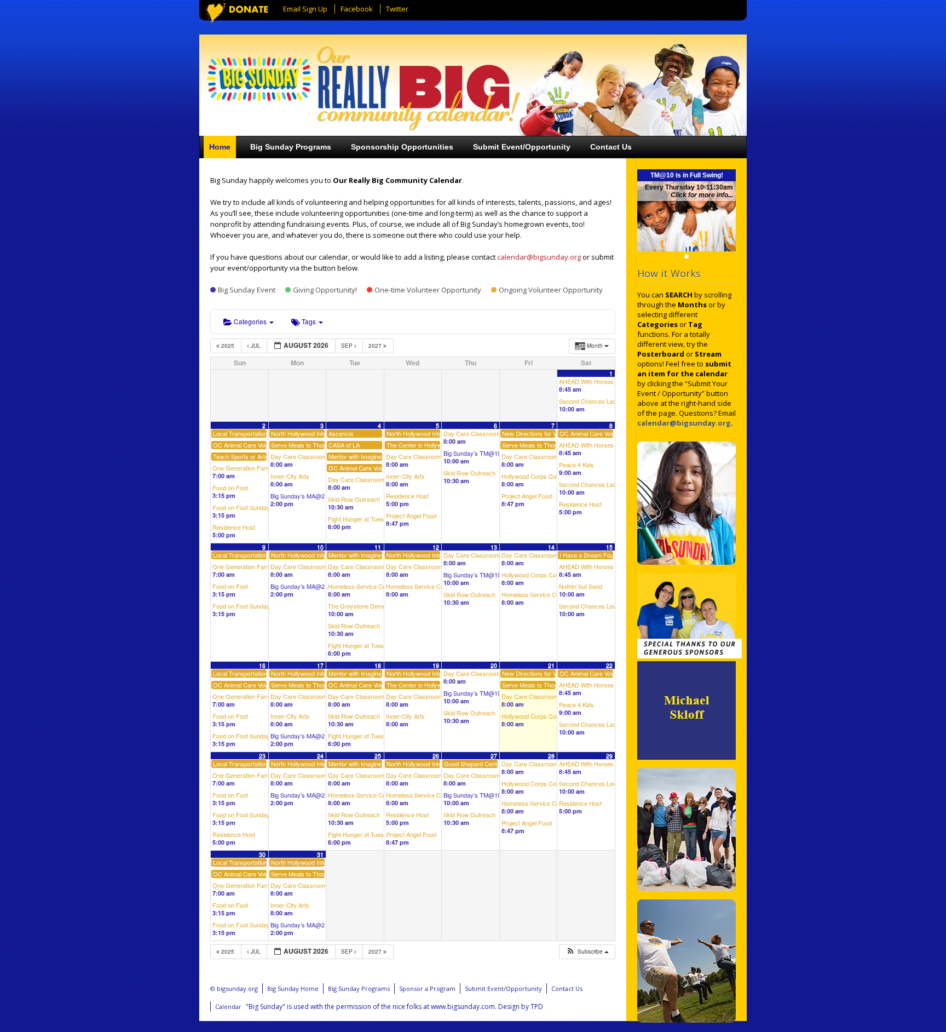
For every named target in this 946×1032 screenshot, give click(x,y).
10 (320, 547)
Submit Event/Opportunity (521, 146)
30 (262, 854)
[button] (586, 952)
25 (377, 756)
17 (320, 665)
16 (262, 665)
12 (435, 547)
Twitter (397, 9)
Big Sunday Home (293, 988)
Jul (255, 345)
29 (609, 756)
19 (435, 665)
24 (320, 756)
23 (262, 756)
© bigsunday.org (234, 988)
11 (377, 547)
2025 (228, 345)
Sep (347, 345)
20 (494, 665)
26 (435, 756)
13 (494, 547)
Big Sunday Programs (290, 146)
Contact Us (611, 146)
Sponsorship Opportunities (402, 146)
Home (219, 146)
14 (551, 547)
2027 (375, 345)
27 (494, 756)
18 (377, 665)
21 (551, 665)
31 (320, 854)
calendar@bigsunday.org (539, 257)
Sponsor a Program (427, 988)
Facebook (357, 9)
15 (609, 547)
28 (551, 756)
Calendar (228, 1006)
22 (609, 665)
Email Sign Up (305, 9)
